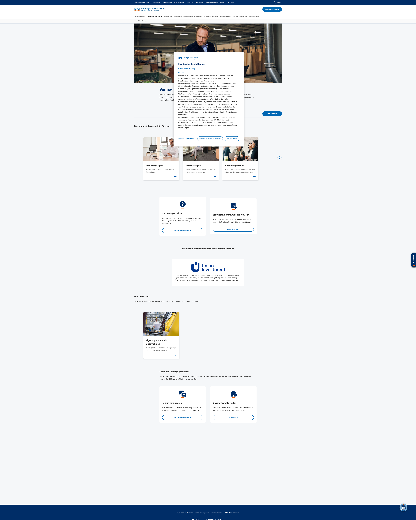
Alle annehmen (232, 139)
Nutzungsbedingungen (202, 513)
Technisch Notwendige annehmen (210, 139)
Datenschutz (189, 513)
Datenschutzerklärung (186, 69)
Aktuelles (231, 2)
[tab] (139, 16)
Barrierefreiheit (234, 513)
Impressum (180, 513)
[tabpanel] (161, 159)
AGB (226, 513)
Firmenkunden (167, 2)
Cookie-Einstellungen (186, 138)
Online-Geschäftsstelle (142, 2)
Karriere (222, 2)
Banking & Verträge (212, 2)
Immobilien (190, 2)
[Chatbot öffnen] (403, 507)
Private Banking (179, 2)
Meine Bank (199, 2)
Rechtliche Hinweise (217, 513)
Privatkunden (156, 2)
